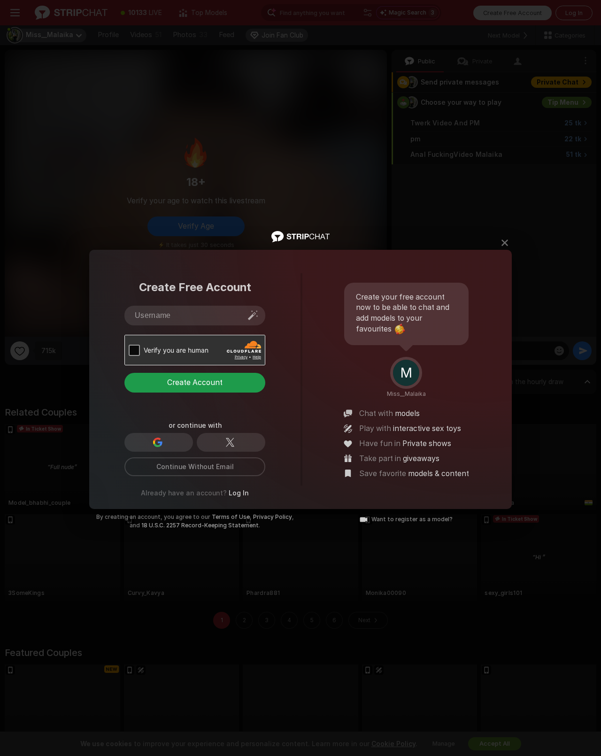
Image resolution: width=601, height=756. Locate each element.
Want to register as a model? (412, 519)
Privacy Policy (272, 517)
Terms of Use (231, 517)
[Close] (505, 243)
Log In (239, 493)
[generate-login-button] (253, 315)
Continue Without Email (195, 467)
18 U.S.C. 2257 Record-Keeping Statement (200, 525)
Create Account (195, 382)
